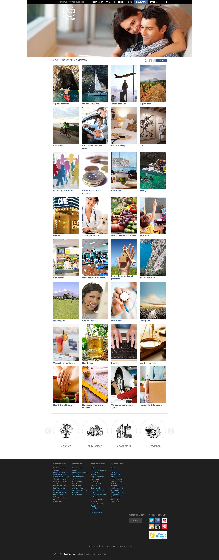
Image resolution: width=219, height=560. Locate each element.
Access (135, 520)
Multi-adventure (147, 277)
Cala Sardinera (96, 481)
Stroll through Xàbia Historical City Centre (61, 475)
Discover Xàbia (97, 2)
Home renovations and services (92, 406)
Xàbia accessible (116, 501)
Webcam (66, 446)
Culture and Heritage (61, 472)
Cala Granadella (96, 488)
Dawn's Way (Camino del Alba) (79, 473)
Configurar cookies (111, 546)
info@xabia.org (69, 554)
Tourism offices (116, 481)
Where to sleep (118, 146)
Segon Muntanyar (97, 477)
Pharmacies (58, 277)
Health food (87, 363)
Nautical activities (90, 103)
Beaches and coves (125, 2)
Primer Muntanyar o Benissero (98, 471)
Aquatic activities (61, 103)
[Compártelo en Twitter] (154, 60)
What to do (110, 2)
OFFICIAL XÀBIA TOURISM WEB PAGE (71, 2)
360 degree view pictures (59, 498)
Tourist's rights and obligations (117, 493)
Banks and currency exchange (91, 191)
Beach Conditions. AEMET (97, 505)
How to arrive (116, 474)
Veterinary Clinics (90, 235)
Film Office (95, 446)
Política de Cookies (84, 554)
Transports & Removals (151, 405)
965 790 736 (58, 554)
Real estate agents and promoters (122, 277)
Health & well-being (62, 405)
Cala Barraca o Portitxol (96, 484)
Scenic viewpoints (59, 486)
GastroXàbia (57, 490)
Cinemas (57, 235)
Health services (118, 321)
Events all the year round (79, 469)
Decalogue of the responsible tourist (117, 489)
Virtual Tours (58, 495)
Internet (114, 363)
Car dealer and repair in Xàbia (122, 406)
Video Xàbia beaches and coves (98, 496)
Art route (75, 479)
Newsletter (124, 446)
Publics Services (90, 321)
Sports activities (78, 477)
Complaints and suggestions (116, 498)
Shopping (75, 483)
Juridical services (148, 363)
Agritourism (145, 103)
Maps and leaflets (117, 483)
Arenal (55, 483)
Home (55, 59)
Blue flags (94, 508)
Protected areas (59, 488)
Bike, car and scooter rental (92, 147)
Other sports (59, 321)
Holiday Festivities (60, 492)
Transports (145, 321)
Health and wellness (79, 490)
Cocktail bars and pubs (64, 363)
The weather (115, 472)
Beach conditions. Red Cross (97, 500)
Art (141, 146)
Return (162, 60)
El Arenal (94, 474)
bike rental (58, 146)
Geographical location (115, 469)
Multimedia (152, 446)
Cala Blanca (95, 479)
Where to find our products (123, 235)
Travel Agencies (118, 103)
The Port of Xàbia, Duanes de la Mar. (59, 480)
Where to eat (117, 190)
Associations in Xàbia (63, 190)
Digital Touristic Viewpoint (59, 469)
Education (144, 235)
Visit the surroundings (77, 493)
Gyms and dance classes (93, 277)
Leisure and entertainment (77, 487)
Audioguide (57, 501)
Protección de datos (95, 546)
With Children (77, 481)
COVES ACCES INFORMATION (96, 511)
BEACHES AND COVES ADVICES (98, 491)
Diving (143, 190)
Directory (82, 59)
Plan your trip (140, 2)
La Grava (94, 468)
